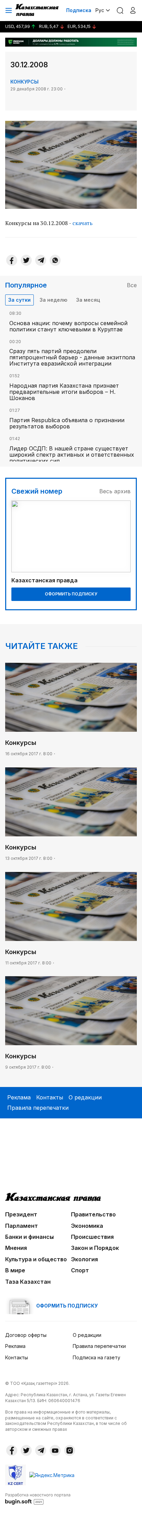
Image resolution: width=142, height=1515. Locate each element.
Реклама (19, 1097)
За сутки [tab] (19, 300)
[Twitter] (26, 260)
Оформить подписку (71, 593)
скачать (82, 223)
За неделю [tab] (53, 300)
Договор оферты (26, 1335)
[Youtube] (55, 1450)
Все (132, 285)
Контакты (49, 1097)
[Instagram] (69, 1450)
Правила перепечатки (38, 1107)
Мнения (16, 1247)
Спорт (80, 1270)
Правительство (93, 1214)
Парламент (21, 1225)
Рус (99, 10)
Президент (21, 1214)
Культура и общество (36, 1259)
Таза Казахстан (28, 1281)
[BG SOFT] (38, 1498)
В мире (15, 1270)
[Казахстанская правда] (38, 10)
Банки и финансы (29, 1236)
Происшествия (92, 1236)
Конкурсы (24, 82)
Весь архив (115, 491)
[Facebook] (11, 260)
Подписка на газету (96, 1357)
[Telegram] (40, 260)
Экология (84, 1259)
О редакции (85, 1097)
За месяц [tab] (88, 300)
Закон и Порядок (95, 1247)
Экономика (87, 1225)
